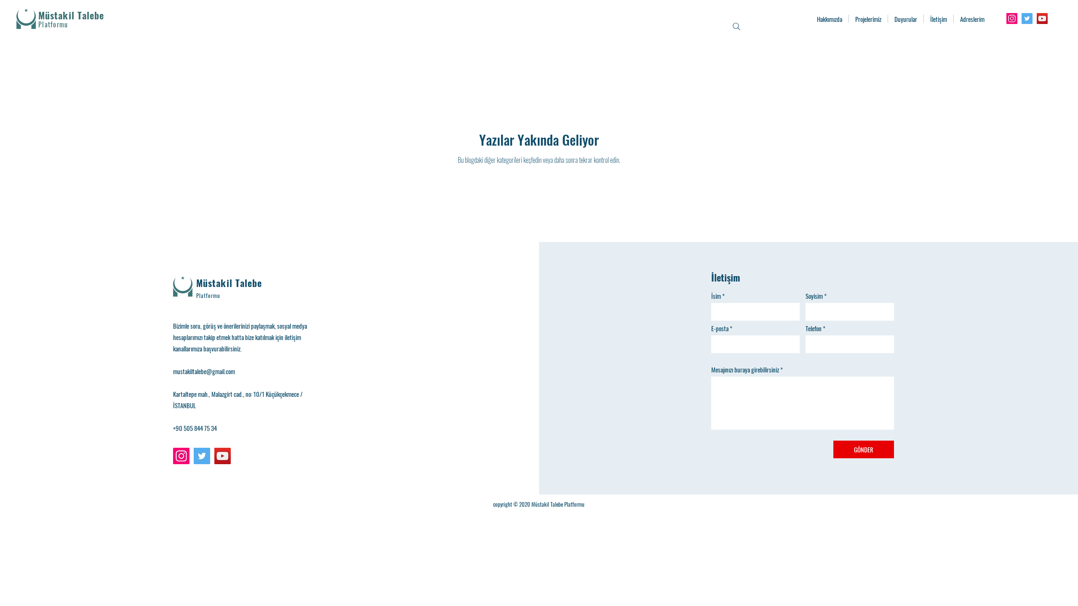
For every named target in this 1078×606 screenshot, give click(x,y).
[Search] (736, 26)
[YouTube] (1042, 18)
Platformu (208, 295)
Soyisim (814, 296)
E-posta (719, 328)
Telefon (814, 328)
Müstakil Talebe (71, 15)
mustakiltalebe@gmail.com (204, 371)
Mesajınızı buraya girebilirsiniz (745, 370)
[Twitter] (1027, 18)
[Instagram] (1011, 18)
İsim (716, 296)
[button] (868, 19)
